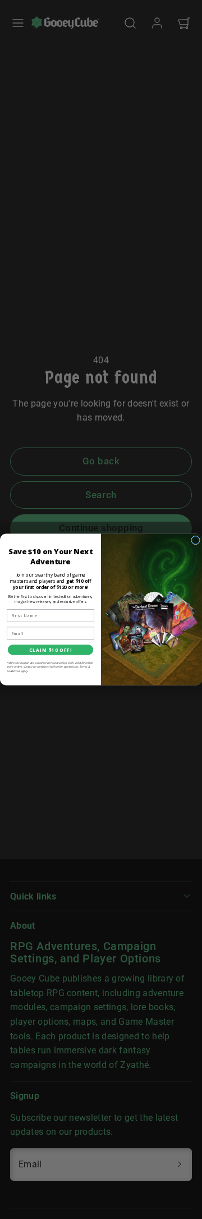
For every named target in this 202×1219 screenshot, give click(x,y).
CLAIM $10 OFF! (50, 650)
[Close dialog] (196, 540)
